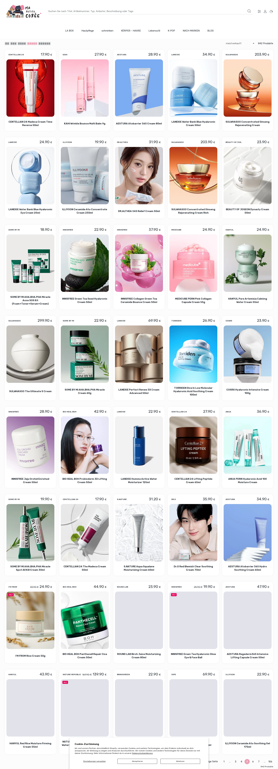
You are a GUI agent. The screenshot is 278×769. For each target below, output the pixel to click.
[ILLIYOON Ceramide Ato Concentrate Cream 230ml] (85, 175)
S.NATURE (122, 499)
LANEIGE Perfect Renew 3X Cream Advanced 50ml (139, 391)
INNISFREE (68, 230)
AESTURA (121, 54)
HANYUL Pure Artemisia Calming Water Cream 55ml (247, 300)
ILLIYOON (67, 142)
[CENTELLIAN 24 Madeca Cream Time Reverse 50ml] (30, 88)
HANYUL (230, 230)
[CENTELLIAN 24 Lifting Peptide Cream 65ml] (193, 445)
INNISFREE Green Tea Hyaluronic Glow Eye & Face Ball (193, 656)
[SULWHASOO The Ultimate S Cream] (30, 354)
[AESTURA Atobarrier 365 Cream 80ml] (139, 88)
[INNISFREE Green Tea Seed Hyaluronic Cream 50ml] (85, 263)
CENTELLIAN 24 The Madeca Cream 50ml (84, 568)
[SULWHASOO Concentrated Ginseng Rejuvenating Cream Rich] (193, 175)
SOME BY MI (14, 230)
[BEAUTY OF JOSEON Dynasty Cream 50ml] (248, 175)
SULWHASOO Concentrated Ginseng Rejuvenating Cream (248, 123)
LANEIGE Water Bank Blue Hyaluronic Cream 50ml (193, 123)
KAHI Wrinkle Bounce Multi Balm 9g (84, 123)
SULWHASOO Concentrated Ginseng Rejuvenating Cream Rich (193, 211)
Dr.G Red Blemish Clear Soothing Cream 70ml (193, 568)
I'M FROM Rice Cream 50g (30, 655)
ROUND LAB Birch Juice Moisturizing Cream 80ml (139, 656)
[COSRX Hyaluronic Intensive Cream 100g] (248, 354)
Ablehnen (180, 761)
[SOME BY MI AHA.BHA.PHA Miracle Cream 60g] (85, 354)
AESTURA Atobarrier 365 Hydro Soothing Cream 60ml (247, 568)
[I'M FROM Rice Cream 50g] (30, 620)
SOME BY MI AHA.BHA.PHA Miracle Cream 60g (85, 391)
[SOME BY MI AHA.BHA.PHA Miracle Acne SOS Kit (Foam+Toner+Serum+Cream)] (30, 263)
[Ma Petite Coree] (24, 11)
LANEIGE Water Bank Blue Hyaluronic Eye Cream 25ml (30, 211)
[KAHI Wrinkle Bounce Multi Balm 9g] (85, 88)
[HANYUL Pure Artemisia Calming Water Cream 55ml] (248, 263)
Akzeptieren (137, 761)
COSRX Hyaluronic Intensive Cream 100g (247, 391)
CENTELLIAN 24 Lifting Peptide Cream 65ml (193, 480)
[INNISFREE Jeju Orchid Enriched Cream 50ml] (30, 445)
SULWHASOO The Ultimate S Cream (30, 391)
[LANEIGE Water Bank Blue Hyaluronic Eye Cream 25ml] (30, 175)
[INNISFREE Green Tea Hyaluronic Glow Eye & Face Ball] (193, 620)
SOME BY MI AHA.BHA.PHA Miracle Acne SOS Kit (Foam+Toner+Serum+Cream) (30, 300)
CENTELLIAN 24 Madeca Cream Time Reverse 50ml (30, 123)
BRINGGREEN (123, 674)
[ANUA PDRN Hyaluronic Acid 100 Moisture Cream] (248, 445)
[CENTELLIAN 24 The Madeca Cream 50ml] (85, 532)
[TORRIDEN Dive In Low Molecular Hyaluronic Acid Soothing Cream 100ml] (193, 354)
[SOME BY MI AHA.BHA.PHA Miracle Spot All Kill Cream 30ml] (30, 532)
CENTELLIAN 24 (16, 54)
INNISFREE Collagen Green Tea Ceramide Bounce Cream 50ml (139, 300)
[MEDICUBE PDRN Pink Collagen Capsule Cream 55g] (193, 263)
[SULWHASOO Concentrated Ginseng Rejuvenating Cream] (248, 88)
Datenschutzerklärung (142, 753)
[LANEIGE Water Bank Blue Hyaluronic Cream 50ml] (193, 88)
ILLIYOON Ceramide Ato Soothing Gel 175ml (247, 745)
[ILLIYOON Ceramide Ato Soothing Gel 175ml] (248, 708)
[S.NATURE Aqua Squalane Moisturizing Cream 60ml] (139, 532)
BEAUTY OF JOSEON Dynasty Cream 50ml (247, 211)
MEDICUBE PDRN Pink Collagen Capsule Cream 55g (193, 300)
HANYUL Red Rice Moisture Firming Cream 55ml (30, 745)
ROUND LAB (122, 587)
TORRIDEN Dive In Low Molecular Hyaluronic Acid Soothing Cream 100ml (193, 391)
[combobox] (150, 11)
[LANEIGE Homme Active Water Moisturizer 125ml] (139, 445)
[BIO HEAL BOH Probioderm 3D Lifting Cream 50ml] (85, 445)
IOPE (173, 674)
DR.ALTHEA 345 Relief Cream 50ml (139, 211)
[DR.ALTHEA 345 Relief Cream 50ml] (139, 175)
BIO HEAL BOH (69, 412)
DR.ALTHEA (122, 142)
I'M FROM (12, 587)
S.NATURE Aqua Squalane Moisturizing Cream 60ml (139, 568)
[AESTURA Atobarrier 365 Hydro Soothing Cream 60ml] (248, 532)
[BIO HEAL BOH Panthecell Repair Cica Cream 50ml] (85, 620)
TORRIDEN (176, 321)
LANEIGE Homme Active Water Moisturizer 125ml (139, 480)
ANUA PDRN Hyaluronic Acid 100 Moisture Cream (247, 480)
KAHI (65, 54)
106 (270, 761)
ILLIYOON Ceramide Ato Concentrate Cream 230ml (84, 211)
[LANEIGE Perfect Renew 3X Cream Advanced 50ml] (139, 354)
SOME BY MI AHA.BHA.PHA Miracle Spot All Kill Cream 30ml (30, 568)
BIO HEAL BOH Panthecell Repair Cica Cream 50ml (84, 656)
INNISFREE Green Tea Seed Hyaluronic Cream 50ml (84, 300)
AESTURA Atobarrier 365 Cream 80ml (139, 123)
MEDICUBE (176, 230)
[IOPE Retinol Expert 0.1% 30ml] (193, 708)
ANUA (228, 412)
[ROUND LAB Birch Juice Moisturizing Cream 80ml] (139, 620)
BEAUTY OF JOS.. (234, 142)
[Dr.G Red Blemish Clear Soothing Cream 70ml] (193, 532)
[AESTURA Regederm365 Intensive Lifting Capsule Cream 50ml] (248, 620)
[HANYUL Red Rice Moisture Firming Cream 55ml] (30, 708)
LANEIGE (175, 54)
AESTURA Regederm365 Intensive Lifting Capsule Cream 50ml (247, 656)
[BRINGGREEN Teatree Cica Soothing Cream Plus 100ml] (139, 708)
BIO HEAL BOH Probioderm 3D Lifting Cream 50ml (84, 480)
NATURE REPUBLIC (72, 674)
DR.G (173, 499)
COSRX (229, 321)
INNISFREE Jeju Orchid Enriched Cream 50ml (30, 480)
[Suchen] (249, 11)
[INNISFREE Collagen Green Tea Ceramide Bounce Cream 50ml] (139, 263)
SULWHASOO (232, 54)
